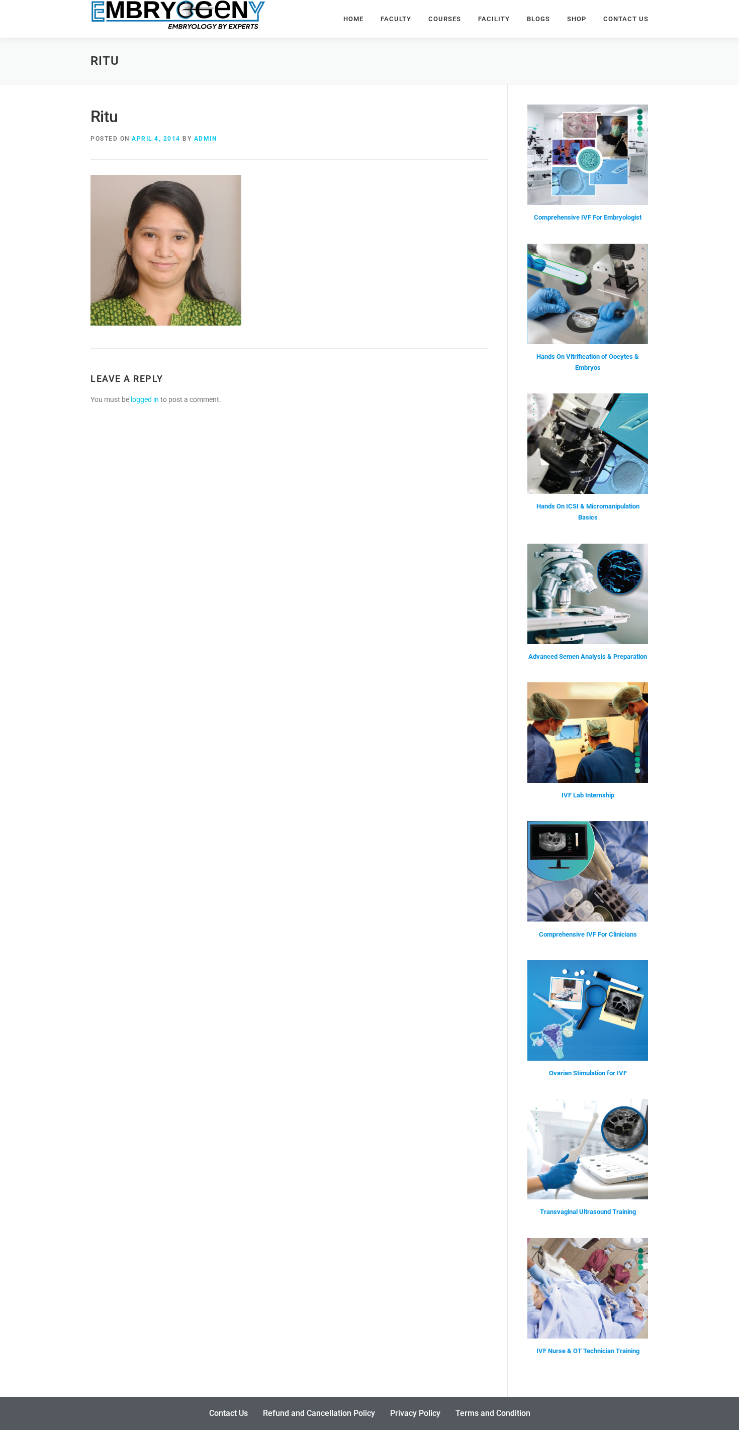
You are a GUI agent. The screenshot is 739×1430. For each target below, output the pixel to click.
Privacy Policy (415, 1413)
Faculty (396, 19)
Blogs (538, 19)
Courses (444, 19)
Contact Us (626, 19)
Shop (576, 19)
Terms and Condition (492, 1413)
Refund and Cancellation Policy (319, 1413)
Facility (494, 19)
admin (205, 138)
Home (353, 19)
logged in (145, 399)
